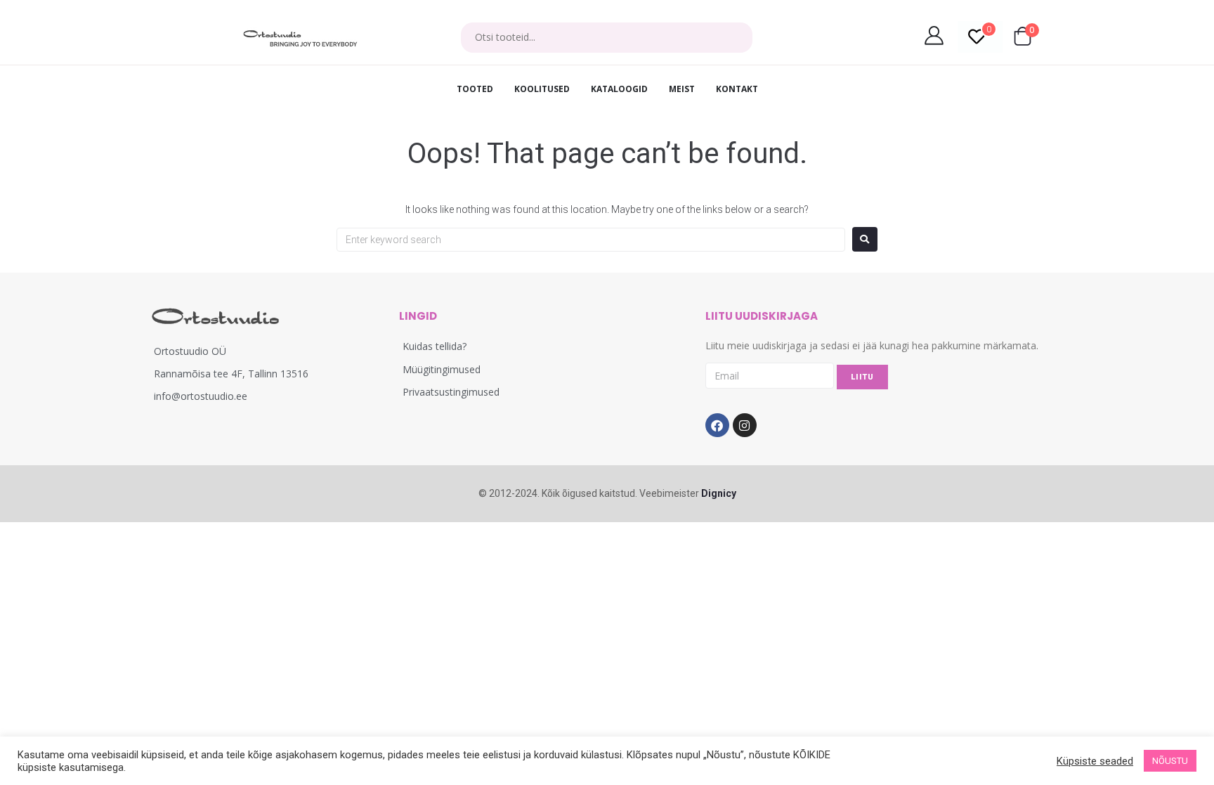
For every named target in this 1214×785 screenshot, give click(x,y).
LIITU (862, 377)
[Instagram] (745, 425)
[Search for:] (591, 240)
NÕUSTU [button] (1170, 760)
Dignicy (718, 493)
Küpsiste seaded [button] (1095, 761)
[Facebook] (717, 425)
